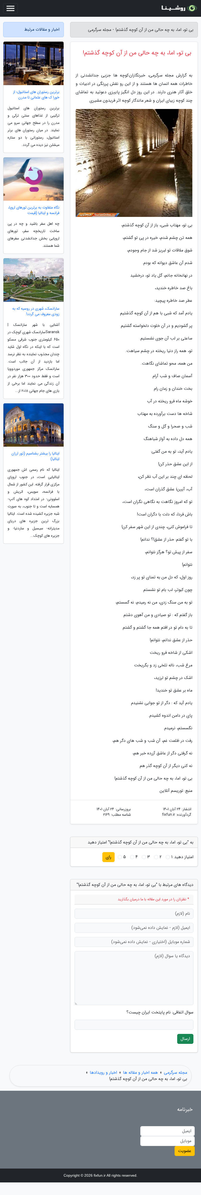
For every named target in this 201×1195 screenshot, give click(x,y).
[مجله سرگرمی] (178, 8)
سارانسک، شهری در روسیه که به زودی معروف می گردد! (35, 311)
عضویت (184, 1151)
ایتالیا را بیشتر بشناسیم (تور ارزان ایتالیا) (35, 456)
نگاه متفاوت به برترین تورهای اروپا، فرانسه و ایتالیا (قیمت (33, 210)
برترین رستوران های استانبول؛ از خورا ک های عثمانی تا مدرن (36, 94)
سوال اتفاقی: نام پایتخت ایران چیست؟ (159, 1012)
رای (108, 857)
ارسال (185, 1038)
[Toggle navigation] (10, 8)
